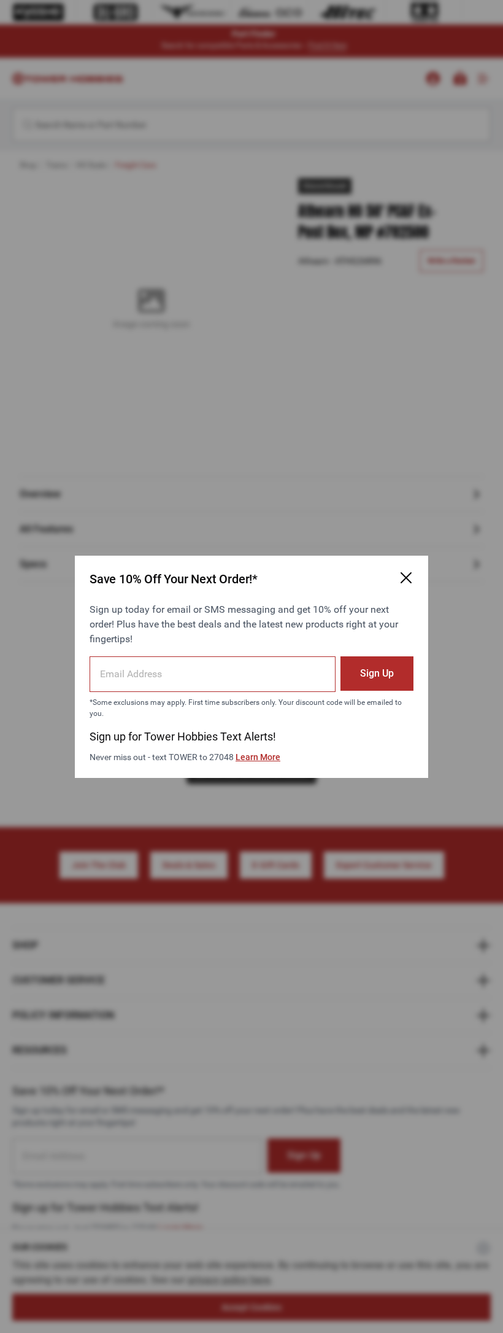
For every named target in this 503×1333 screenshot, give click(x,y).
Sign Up (377, 673)
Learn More (258, 757)
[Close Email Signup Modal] (406, 577)
